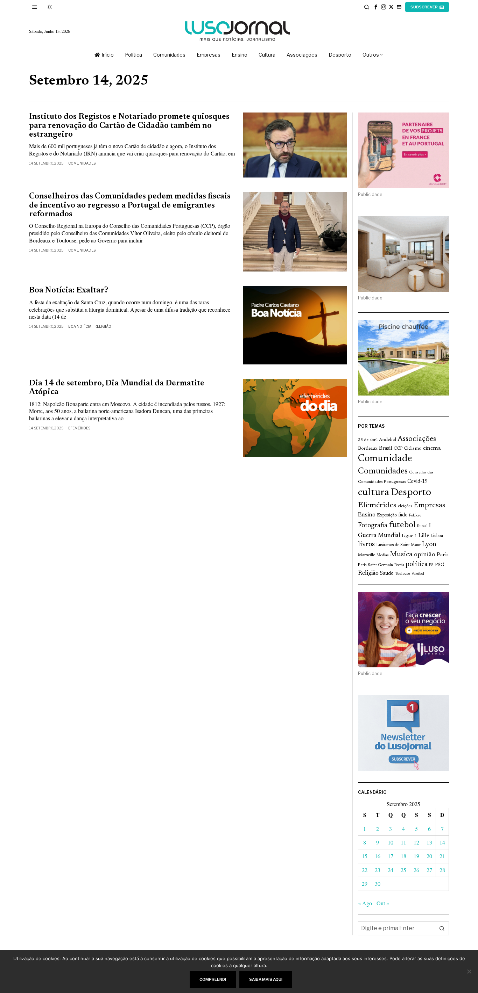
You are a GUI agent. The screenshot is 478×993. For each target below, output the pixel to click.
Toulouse (402, 574)
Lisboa (436, 536)
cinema (432, 448)
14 (442, 842)
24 (390, 870)
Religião (102, 326)
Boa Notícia (79, 326)
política (417, 564)
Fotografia (372, 525)
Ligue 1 (409, 536)
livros (366, 544)
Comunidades (82, 163)
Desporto (411, 493)
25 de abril (368, 440)
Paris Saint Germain (375, 565)
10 (390, 842)
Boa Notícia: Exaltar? (68, 291)
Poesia (399, 565)
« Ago (365, 903)
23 (377, 870)
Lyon (429, 544)
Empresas (429, 505)
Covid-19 (417, 481)
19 (416, 856)
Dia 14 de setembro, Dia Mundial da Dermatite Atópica (116, 387)
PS (431, 565)
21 (442, 856)
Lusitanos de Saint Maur (398, 545)
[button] (442, 928)
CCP (398, 449)
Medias (382, 555)
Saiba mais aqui (265, 979)
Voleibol (418, 574)
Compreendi (212, 979)
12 (416, 842)
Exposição (387, 515)
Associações (417, 439)
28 (442, 870)
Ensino (366, 515)
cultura (373, 492)
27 (429, 870)
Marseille (366, 555)
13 (429, 842)
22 (364, 870)
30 (377, 883)
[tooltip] (375, 6)
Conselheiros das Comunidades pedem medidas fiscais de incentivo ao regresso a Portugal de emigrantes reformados (130, 205)
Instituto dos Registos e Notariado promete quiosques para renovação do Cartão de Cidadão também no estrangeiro (129, 126)
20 (429, 856)
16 (377, 856)
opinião (424, 555)
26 (416, 870)
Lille (424, 535)
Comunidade (385, 459)
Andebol (387, 439)
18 (403, 856)
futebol (402, 525)
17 (390, 856)
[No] (469, 971)
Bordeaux (368, 448)
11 (403, 842)
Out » (383, 903)
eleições (405, 506)
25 (403, 870)
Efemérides (79, 428)
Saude (386, 573)
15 (364, 856)
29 (364, 883)
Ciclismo (413, 448)
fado (403, 515)
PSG (439, 565)
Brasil (385, 448)
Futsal (422, 526)
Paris (443, 555)
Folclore (415, 515)
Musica (401, 554)
